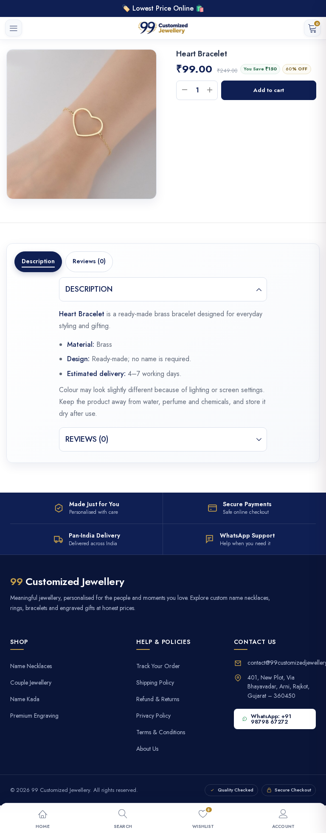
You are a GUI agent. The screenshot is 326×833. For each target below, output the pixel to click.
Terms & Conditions (160, 732)
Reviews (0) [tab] (89, 261)
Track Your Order (158, 666)
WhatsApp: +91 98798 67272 (271, 719)
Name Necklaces (31, 666)
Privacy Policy (153, 716)
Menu (13, 28)
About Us (147, 749)
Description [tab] (38, 261)
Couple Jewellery (30, 683)
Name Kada (24, 699)
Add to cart (268, 90)
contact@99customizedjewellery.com (281, 662)
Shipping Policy (155, 683)
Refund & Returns (157, 699)
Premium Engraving (34, 716)
